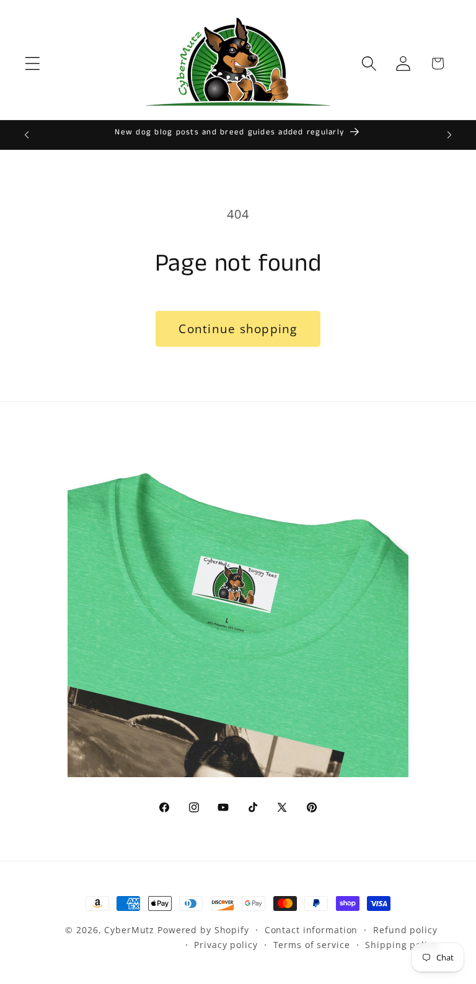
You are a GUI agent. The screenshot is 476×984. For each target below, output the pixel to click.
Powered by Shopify (203, 930)
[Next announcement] (449, 135)
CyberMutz (129, 930)
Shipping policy (401, 945)
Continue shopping (237, 328)
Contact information (311, 930)
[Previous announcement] (26, 135)
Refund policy (405, 930)
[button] (32, 63)
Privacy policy (225, 945)
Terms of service (311, 945)
